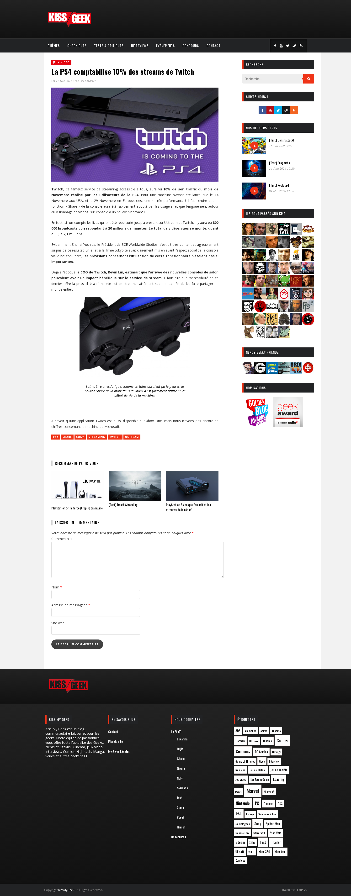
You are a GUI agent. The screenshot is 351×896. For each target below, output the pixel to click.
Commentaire (62, 538)
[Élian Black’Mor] (308, 246)
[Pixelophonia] (308, 310)
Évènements (165, 45)
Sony (80, 437)
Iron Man (240, 770)
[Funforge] (296, 259)
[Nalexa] (308, 297)
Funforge (276, 752)
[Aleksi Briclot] (248, 233)
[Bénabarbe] (296, 233)
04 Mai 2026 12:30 (281, 191)
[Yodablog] (284, 336)
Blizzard (254, 741)
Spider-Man (273, 823)
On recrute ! (178, 836)
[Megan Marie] (272, 297)
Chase (181, 758)
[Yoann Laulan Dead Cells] (308, 272)
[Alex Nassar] (260, 233)
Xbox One (280, 851)
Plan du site (115, 741)
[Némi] (248, 310)
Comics (282, 741)
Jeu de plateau (258, 770)
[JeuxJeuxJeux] (272, 372)
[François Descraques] (272, 259)
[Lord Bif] (296, 285)
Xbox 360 (264, 851)
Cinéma (267, 741)
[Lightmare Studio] (284, 285)
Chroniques (76, 45)
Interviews (140, 45)
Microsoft (269, 792)
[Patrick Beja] (296, 310)
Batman (240, 740)
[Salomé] (260, 323)
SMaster (90, 81)
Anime (264, 731)
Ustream (132, 437)
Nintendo (243, 803)
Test (263, 842)
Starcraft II (259, 833)
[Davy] (272, 246)
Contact (213, 45)
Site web (57, 623)
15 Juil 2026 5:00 (280, 146)
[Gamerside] (260, 372)
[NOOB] (272, 310)
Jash (179, 797)
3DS (237, 730)
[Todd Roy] (296, 323)
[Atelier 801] (284, 233)
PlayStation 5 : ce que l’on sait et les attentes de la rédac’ (188, 507)
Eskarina (182, 738)
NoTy (179, 778)
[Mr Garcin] (296, 297)
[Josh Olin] (284, 272)
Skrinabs (182, 787)
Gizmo (181, 768)
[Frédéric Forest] (284, 259)
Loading (278, 779)
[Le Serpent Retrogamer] (284, 372)
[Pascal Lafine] (284, 310)
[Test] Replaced (279, 185)
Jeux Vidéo (61, 62)
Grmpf (181, 826)
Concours (190, 45)
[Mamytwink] (308, 285)
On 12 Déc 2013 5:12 (65, 81)
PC (257, 803)
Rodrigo (250, 814)
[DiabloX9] (284, 246)
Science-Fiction (267, 814)
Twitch (115, 437)
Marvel (253, 790)
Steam (240, 842)
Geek (262, 761)
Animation (250, 731)
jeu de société (279, 770)
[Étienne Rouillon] (248, 259)
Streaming (96, 437)
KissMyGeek (66, 890)
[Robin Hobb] (248, 323)
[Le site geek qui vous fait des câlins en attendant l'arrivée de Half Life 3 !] (69, 25)
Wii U (251, 852)
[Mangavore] (248, 297)
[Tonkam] (308, 323)
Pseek (180, 817)
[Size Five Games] (272, 323)
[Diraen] (296, 246)
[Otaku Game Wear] (308, 372)
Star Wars (275, 833)
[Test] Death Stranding (123, 504)
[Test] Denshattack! (281, 139)
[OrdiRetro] (296, 372)
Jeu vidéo (240, 779)
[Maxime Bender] (260, 297)
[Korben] (296, 272)
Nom (56, 587)
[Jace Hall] (248, 272)
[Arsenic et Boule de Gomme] (272, 233)
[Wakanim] (272, 336)
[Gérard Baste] (308, 259)
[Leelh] (272, 285)
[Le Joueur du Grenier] (260, 285)
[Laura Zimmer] (248, 285)
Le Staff (176, 731)
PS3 (280, 804)
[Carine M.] (248, 246)
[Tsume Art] (260, 336)
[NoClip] (260, 310)
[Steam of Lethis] (284, 323)
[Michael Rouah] (284, 297)
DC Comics (261, 751)
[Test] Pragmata (279, 162)
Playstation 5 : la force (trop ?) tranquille (77, 507)
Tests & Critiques (108, 45)
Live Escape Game (259, 779)
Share (67, 437)
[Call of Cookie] (308, 233)
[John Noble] (272, 272)
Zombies (240, 860)
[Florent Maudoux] (260, 259)
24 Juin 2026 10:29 (282, 168)
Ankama (276, 731)
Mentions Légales (119, 751)
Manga (238, 792)
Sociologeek (242, 824)
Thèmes (54, 45)
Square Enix (242, 833)
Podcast (268, 803)
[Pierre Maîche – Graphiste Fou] (248, 372)
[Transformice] (248, 336)
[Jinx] (260, 272)
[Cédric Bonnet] (260, 246)
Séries (252, 842)
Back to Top (293, 890)
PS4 (55, 437)
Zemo (180, 807)
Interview (274, 761)
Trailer (276, 842)
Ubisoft (239, 851)
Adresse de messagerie (70, 605)
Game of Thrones (245, 761)
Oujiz (180, 748)
